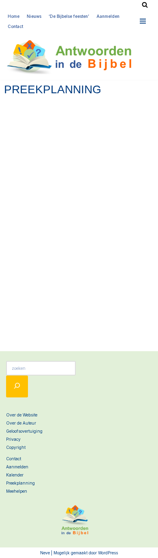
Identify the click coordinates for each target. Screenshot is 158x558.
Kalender (14, 474)
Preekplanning (20, 483)
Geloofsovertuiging (24, 431)
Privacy (13, 439)
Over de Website (21, 414)
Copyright (16, 447)
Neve (45, 552)
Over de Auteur (21, 423)
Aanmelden (108, 16)
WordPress (108, 552)
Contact (15, 26)
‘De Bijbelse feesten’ (69, 16)
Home (13, 16)
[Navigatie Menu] (143, 21)
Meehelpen (16, 491)
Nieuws (34, 16)
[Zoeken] (145, 5)
